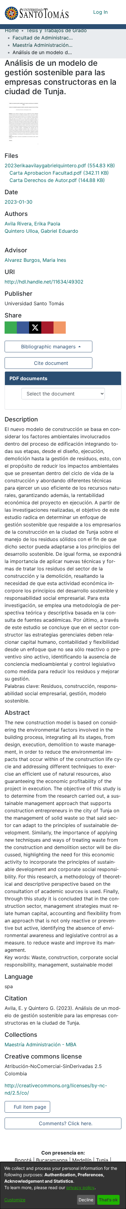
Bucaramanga (52, 1160)
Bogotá (23, 1160)
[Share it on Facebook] (23, 327)
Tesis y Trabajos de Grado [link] (56, 30)
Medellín (81, 1160)
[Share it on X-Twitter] (35, 327)
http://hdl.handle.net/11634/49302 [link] (44, 282)
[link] (60, 165)
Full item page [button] (30, 1107)
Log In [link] (100, 12)
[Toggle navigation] (116, 12)
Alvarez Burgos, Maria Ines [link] (35, 260)
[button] (37, 12)
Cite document (51, 363)
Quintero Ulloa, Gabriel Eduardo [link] (41, 231)
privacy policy (80, 1187)
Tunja (102, 1160)
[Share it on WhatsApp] (11, 327)
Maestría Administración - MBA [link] (43, 45)
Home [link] (12, 30)
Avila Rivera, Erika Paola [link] (32, 224)
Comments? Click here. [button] (65, 1123)
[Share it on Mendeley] (47, 327)
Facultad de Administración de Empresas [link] (43, 38)
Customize (14, 1199)
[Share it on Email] (60, 327)
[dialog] (63, 1185)
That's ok (108, 1199)
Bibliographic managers (48, 346)
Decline (86, 1199)
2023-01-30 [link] (18, 202)
